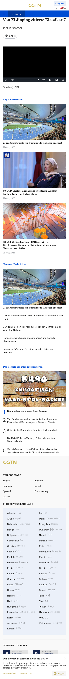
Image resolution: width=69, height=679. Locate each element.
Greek (15, 584)
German (15, 578)
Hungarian (16, 606)
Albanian (15, 512)
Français (7, 485)
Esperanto (17, 562)
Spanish (47, 584)
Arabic (14, 518)
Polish (45, 545)
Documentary (41, 491)
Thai (43, 600)
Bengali (13, 529)
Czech (14, 551)
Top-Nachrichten (13, 99)
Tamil (44, 595)
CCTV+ (6, 496)
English (6, 480)
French (15, 573)
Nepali (45, 534)
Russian (47, 567)
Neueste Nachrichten (15, 264)
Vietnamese (50, 622)
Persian (46, 540)
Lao (43, 512)
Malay (49, 518)
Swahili (47, 589)
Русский (7, 491)
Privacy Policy (9, 673)
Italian (14, 617)
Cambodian (15, 540)
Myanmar (50, 529)
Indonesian (21, 611)
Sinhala (46, 578)
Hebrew (14, 595)
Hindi (12, 600)
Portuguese (50, 551)
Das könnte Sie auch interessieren (23, 366)
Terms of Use (26, 673)
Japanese (16, 622)
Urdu (44, 617)
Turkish (46, 606)
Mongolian (48, 523)
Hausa (14, 589)
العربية (37, 485)
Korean (14, 628)
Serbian (47, 573)
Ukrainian (49, 611)
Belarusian (18, 523)
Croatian (16, 545)
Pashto (45, 556)
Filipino (15, 567)
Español (38, 480)
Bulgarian (17, 534)
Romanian (48, 562)
